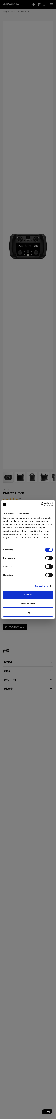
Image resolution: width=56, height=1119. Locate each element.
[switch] (49, 558)
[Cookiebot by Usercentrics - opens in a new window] (41, 504)
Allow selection (28, 604)
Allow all (28, 595)
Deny (28, 612)
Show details (41, 586)
